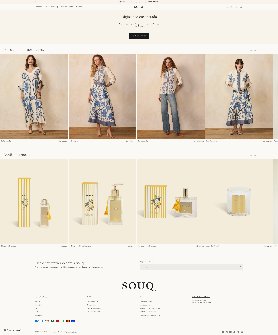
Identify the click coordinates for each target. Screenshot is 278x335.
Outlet (37, 312)
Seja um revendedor (94, 308)
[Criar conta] (240, 267)
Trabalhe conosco (93, 312)
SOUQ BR (43, 332)
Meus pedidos (145, 305)
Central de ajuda (146, 301)
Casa (36, 308)
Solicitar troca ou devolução (150, 308)
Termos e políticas (71, 332)
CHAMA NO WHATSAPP (201, 297)
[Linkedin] (238, 332)
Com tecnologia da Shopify (54, 332)
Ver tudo (253, 50)
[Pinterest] (242, 332)
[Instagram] (226, 332)
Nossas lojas (91, 305)
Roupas (37, 301)
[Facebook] (223, 332)
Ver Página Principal (139, 36)
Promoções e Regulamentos (150, 315)
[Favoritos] (236, 6)
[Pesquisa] (226, 6)
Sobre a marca (92, 301)
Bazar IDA (38, 315)
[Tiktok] (234, 332)
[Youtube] (230, 332)
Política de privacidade (148, 312)
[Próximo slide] (240, 98)
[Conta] (231, 6)
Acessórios (38, 305)
